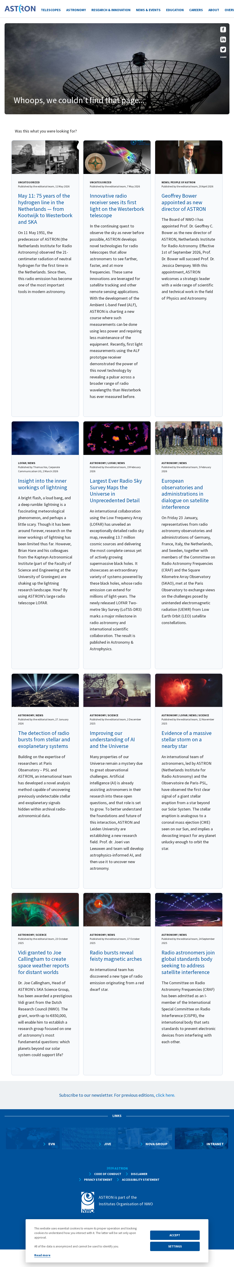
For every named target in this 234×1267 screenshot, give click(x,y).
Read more (42, 1255)
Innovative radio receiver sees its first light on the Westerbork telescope (117, 205)
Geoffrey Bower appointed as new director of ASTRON (184, 202)
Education (175, 10)
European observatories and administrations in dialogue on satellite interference (185, 493)
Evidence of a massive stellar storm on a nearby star (187, 739)
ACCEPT (175, 1235)
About (213, 10)
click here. (165, 1095)
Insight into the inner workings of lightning (42, 484)
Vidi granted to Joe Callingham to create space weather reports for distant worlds (43, 962)
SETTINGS (175, 1246)
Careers (196, 10)
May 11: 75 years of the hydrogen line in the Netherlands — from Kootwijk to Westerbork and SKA (45, 208)
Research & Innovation (110, 10)
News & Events (148, 10)
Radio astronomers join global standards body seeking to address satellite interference (188, 962)
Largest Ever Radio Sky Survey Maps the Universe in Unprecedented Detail (116, 490)
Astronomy (76, 10)
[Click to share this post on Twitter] (223, 51)
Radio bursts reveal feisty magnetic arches (116, 956)
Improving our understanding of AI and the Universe (112, 739)
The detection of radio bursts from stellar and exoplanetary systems (44, 739)
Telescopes (51, 10)
